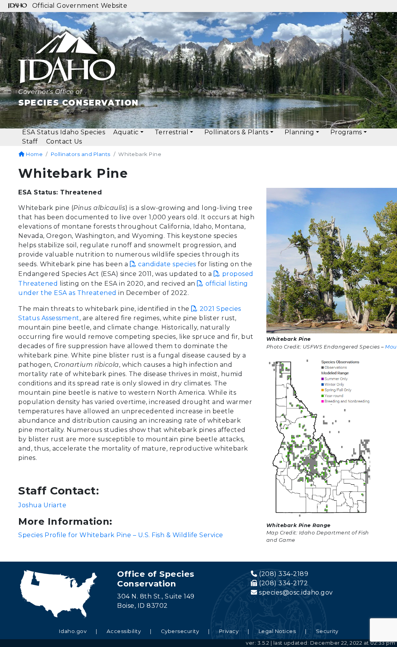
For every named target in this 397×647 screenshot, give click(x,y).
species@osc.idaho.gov (296, 592)
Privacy (229, 631)
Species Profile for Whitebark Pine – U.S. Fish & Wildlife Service (120, 535)
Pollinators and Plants (80, 154)
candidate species (167, 264)
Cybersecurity (180, 631)
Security (327, 631)
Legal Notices (277, 631)
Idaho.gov (73, 631)
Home (34, 154)
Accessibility (124, 631)
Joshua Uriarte (42, 505)
